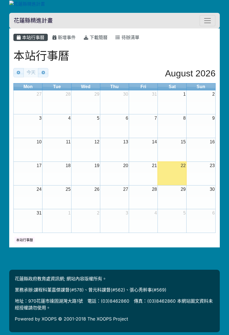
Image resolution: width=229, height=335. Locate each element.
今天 (31, 72)
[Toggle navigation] (207, 20)
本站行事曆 (32, 37)
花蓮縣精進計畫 (33, 20)
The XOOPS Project (107, 319)
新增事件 (66, 37)
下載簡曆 (98, 37)
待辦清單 (129, 37)
